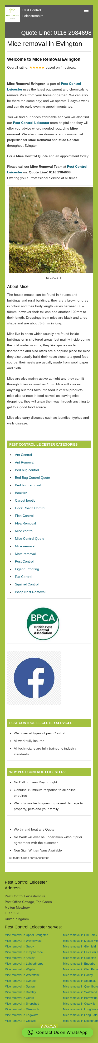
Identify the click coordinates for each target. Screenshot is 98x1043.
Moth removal (25, 554)
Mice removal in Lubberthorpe (24, 963)
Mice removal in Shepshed (22, 1003)
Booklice (21, 493)
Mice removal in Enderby (79, 963)
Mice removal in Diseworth (22, 1009)
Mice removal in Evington (21, 980)
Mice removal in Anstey (19, 957)
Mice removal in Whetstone (22, 975)
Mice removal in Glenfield (79, 946)
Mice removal (25, 546)
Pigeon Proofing (27, 569)
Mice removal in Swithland (80, 992)
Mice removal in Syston (20, 986)
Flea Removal (25, 523)
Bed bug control (27, 470)
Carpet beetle (25, 500)
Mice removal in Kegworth (21, 1015)
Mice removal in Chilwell (20, 1020)
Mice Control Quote (29, 538)
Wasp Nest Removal (30, 592)
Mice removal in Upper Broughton (26, 935)
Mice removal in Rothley (20, 992)
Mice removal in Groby (19, 946)
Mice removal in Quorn (19, 997)
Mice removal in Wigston (20, 969)
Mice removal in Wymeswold (23, 940)
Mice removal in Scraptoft (79, 980)
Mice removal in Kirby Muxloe (24, 952)
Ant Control (23, 455)
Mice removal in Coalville (79, 1003)
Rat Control (23, 577)
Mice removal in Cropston (79, 957)
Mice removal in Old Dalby (80, 935)
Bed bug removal (28, 485)
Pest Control (24, 561)
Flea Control (24, 516)
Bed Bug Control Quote (32, 477)
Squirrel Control (27, 584)
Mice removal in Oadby (78, 975)
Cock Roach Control (30, 508)
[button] (57, 1032)
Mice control (24, 531)
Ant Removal (24, 462)
